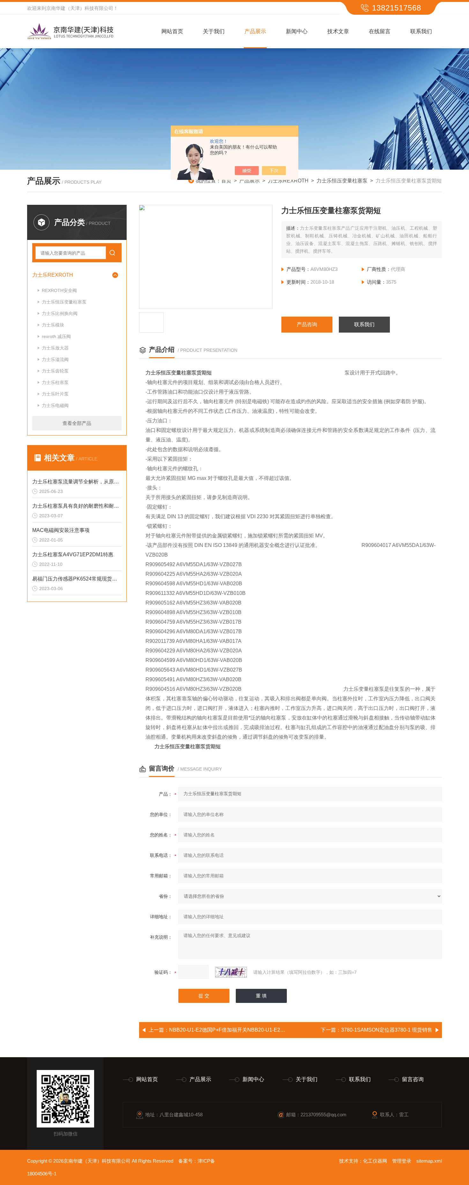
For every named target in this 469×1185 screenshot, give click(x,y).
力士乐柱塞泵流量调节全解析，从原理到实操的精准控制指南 (77, 481)
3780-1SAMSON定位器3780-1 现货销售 (386, 1030)
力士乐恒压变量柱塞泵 (342, 180)
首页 (226, 180)
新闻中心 (297, 31)
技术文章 (338, 31)
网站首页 (172, 31)
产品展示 (255, 31)
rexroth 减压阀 (56, 336)
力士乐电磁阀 (55, 405)
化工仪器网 (375, 1161)
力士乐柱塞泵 (55, 382)
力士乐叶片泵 (55, 393)
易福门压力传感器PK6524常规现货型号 (77, 578)
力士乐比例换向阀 (60, 313)
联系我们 (421, 31)
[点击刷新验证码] (231, 972)
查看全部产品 (77, 423)
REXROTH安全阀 (59, 290)
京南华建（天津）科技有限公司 (79, 8)
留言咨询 (413, 1079)
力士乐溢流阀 (55, 359)
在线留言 (380, 31)
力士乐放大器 (55, 347)
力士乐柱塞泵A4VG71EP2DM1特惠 (72, 554)
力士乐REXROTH (288, 180)
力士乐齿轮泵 (55, 370)
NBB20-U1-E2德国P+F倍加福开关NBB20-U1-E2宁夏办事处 (237, 1030)
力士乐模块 (53, 324)
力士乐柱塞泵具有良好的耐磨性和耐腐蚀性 (77, 506)
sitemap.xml (429, 1161)
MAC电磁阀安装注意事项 (61, 530)
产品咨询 (307, 324)
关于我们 (214, 31)
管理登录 (401, 1161)
